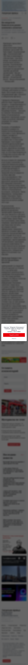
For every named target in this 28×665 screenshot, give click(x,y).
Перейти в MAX (14, 335)
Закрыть (14, 338)
